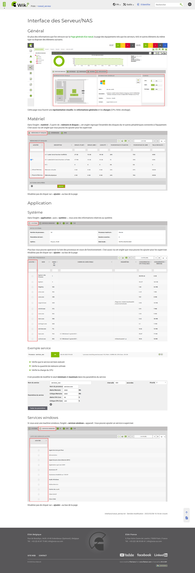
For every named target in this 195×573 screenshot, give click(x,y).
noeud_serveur (44, 6)
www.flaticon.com (145, 562)
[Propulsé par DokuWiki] (161, 566)
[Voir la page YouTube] (126, 555)
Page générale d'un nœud (82, 36)
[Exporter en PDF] (186, 518)
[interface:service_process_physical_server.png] (97, 395)
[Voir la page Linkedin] (160, 555)
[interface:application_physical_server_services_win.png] (97, 464)
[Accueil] (20, 4)
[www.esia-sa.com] (189, 4)
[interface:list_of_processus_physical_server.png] (97, 298)
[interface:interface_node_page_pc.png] (97, 75)
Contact (43, 555)
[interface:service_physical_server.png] (97, 354)
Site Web (32, 555)
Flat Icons (132, 562)
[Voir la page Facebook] (144, 555)
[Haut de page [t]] (186, 512)
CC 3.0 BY (164, 562)
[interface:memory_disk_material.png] (97, 160)
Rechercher (181, 4)
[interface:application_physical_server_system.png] (97, 233)
